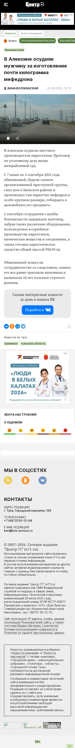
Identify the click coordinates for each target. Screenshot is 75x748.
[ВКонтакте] (6, 326)
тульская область (33, 343)
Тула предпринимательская (37, 40)
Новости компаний (25, 653)
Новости (10, 33)
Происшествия (14, 49)
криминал (11, 343)
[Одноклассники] (12, 326)
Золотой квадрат (31, 33)
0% (9, 430)
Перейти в (34, 310)
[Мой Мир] (17, 326)
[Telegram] (23, 326)
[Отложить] (8, 138)
